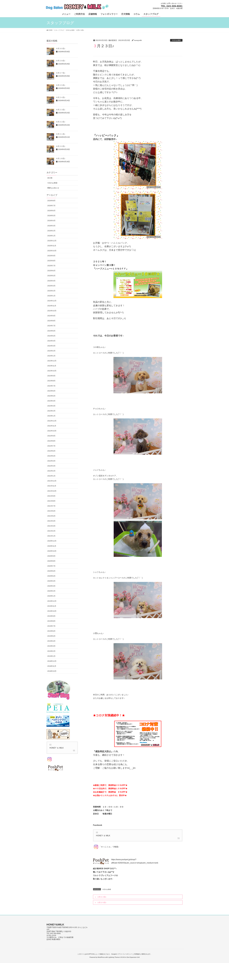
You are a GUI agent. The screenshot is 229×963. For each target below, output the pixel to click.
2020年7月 (51, 566)
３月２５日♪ (101, 902)
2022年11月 (51, 426)
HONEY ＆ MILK (103, 836)
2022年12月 (51, 421)
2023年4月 (51, 401)
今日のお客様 (176, 40)
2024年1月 (51, 356)
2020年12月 (51, 541)
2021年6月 (51, 511)
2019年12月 (51, 601)
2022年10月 (51, 431)
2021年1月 (51, 536)
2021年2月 (51, 531)
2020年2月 (51, 591)
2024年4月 (51, 341)
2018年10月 (51, 671)
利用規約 (137, 954)
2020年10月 (51, 551)
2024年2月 (51, 351)
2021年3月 (51, 526)
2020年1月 (51, 596)
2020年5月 (51, 576)
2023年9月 (51, 376)
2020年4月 (51, 581)
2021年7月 (51, 506)
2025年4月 (51, 281)
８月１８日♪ (60, 158)
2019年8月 (51, 621)
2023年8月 (51, 381)
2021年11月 (51, 486)
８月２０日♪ (60, 146)
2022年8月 (51, 441)
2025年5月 (51, 276)
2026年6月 (51, 211)
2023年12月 (51, 361)
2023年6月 (51, 391)
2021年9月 (51, 496)
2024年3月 (51, 346)
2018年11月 (51, 666)
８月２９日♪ (60, 61)
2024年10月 (51, 311)
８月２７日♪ (60, 73)
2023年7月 (51, 386)
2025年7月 (51, 266)
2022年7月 (51, 446)
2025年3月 (51, 286)
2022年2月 (51, 471)
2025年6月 (51, 271)
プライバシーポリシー (125, 954)
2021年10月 (51, 491)
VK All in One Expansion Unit (130, 957)
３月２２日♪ (101, 897)
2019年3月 (51, 646)
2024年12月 (51, 301)
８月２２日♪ (60, 122)
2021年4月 (51, 521)
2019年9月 (51, 616)
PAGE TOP (222, 932)
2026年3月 (51, 226)
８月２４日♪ (60, 97)
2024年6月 (51, 331)
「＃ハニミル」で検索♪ (109, 847)
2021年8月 (51, 501)
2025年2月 (51, 291)
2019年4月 (51, 641)
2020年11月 (51, 546)
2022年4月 (51, 461)
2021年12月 (51, 481)
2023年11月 (51, 366)
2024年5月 (51, 336)
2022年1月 (51, 476)
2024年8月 (51, 321)
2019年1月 (51, 656)
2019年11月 (51, 606)
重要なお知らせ (53, 188)
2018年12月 (51, 661)
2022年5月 (51, 456)
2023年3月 (51, 406)
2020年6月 (51, 571)
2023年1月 (51, 416)
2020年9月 (51, 556)
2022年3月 (51, 466)
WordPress (101, 957)
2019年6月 (51, 631)
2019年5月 (51, 636)
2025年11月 (51, 246)
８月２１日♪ (60, 134)
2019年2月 (51, 651)
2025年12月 (51, 241)
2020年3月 (51, 586)
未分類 (49, 178)
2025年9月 (51, 256)
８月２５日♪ (60, 85)
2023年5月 (51, 396)
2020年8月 (51, 561)
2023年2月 (51, 411)
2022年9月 (51, 436)
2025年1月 (51, 296)
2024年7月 (51, 326)
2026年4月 (51, 221)
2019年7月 (51, 626)
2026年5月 (51, 216)
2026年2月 (51, 231)
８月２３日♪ (60, 110)
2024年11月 (51, 306)
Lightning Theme (113, 957)
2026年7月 (51, 206)
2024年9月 (51, 316)
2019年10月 (51, 611)
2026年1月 (51, 236)
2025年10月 (51, 251)
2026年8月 (51, 201)
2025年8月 (51, 261)
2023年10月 (51, 371)
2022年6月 (51, 451)
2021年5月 (51, 516)
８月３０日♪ (60, 48)
